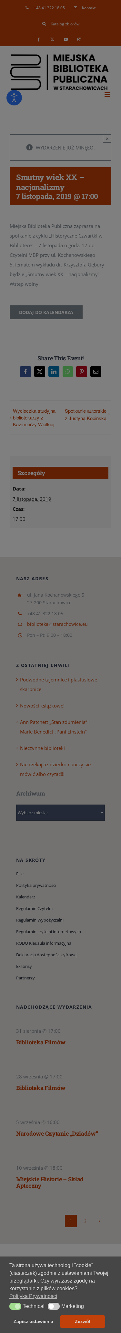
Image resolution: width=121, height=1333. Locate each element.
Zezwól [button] (82, 1321)
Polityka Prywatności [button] (33, 1296)
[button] (15, 1306)
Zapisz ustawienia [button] (33, 1321)
